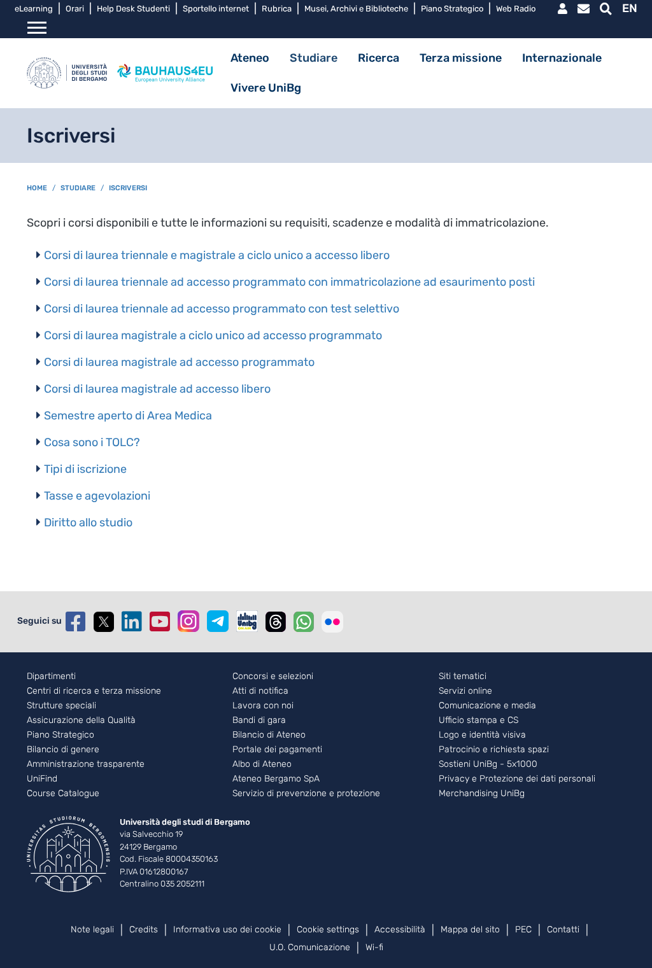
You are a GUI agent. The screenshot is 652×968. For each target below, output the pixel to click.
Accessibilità (399, 929)
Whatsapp (304, 621)
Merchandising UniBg (482, 794)
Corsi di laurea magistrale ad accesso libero (157, 389)
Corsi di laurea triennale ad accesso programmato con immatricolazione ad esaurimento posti (289, 282)
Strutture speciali (61, 706)
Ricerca (378, 58)
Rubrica (277, 8)
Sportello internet (216, 8)
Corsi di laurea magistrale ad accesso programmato (179, 362)
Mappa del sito (470, 929)
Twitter (104, 621)
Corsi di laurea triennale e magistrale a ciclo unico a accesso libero (217, 255)
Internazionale (562, 58)
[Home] (67, 73)
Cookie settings (328, 929)
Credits (143, 929)
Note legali (92, 929)
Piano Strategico (452, 8)
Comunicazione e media (487, 706)
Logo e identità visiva (482, 735)
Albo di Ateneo (262, 764)
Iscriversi (128, 188)
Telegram (218, 621)
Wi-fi (374, 947)
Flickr (332, 621)
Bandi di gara (259, 720)
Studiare (313, 58)
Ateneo (249, 58)
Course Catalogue (63, 794)
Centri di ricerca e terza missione (94, 691)
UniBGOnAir (247, 621)
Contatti (563, 929)
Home (37, 188)
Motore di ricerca (606, 9)
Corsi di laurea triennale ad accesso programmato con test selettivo (221, 309)
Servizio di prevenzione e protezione (306, 794)
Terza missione (461, 58)
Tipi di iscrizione (85, 469)
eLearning (34, 8)
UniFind (42, 779)
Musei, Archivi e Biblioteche (356, 8)
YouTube (160, 621)
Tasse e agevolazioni (97, 496)
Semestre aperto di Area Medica (128, 416)
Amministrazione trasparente (86, 764)
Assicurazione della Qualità (81, 720)
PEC (523, 929)
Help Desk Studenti (133, 8)
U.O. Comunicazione (309, 947)
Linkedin (132, 621)
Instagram (188, 621)
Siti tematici (462, 676)
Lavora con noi (263, 706)
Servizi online (465, 691)
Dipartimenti (51, 676)
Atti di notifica (260, 691)
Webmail (583, 9)
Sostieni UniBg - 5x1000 (488, 764)
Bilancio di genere (63, 750)
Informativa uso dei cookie (227, 929)
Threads (276, 621)
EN (629, 8)
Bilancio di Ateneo (269, 735)
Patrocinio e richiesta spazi (494, 750)
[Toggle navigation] (37, 28)
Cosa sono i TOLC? (92, 442)
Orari (75, 8)
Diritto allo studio (88, 523)
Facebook (76, 621)
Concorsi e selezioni (272, 676)
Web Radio (515, 8)
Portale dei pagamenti (277, 750)
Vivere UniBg (265, 88)
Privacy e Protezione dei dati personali (517, 779)
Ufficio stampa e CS (478, 720)
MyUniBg (562, 9)
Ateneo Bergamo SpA (276, 779)
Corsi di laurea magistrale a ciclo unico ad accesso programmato (213, 335)
